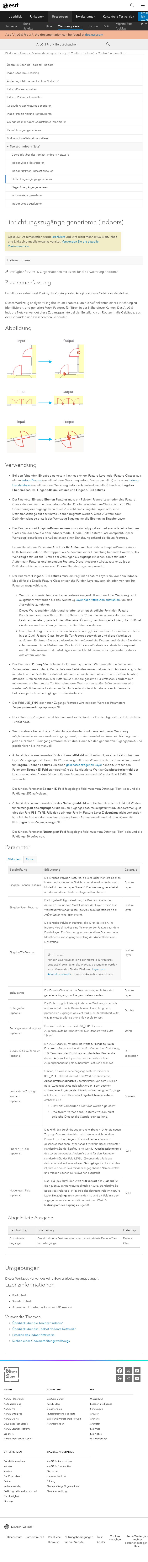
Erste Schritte (28, 26)
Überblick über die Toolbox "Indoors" (30, 65)
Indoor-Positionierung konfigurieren (29, 113)
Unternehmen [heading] (13, 1451)
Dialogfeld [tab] (14, 859)
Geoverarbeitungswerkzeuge (49, 53)
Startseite (11, 26)
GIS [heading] (92, 1389)
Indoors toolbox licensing (23, 73)
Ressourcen (60, 16)
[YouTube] (137, 1378)
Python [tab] (30, 859)
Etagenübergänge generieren (30, 187)
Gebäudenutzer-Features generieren (29, 105)
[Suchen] (132, 5)
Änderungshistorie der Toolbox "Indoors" (33, 81)
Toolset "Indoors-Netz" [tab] (25, 146)
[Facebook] (119, 1370)
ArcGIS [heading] (8, 1389)
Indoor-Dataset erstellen (22, 89)
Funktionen (37, 16)
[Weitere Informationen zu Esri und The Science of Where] (11, 1375)
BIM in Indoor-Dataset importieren (28, 138)
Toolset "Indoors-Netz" (112, 53)
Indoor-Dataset (32, 480)
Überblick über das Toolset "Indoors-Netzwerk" (41, 154)
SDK (106, 26)
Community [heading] (54, 1389)
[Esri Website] (11, 6)
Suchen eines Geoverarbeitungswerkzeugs (41, 1341)
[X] (128, 1370)
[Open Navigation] (143, 5)
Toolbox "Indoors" (82, 53)
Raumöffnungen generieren (24, 130)
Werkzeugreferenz (70, 26)
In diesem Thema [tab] (18, 260)
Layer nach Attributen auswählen (98, 600)
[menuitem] (25, 1398)
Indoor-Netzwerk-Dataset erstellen (32, 171)
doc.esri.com (94, 34)
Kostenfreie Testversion (118, 16)
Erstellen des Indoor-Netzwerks (33, 1335)
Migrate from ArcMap (124, 26)
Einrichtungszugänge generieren (32, 179)
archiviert (58, 236)
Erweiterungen (85, 16)
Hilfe (49, 26)
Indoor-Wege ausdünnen (27, 203)
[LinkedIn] (137, 1370)
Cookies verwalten (115, 1538)
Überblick (15, 16)
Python (93, 26)
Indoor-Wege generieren (27, 195)
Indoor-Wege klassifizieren (28, 162)
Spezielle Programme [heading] (60, 1451)
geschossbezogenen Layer (84, 765)
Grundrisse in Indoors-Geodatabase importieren (36, 122)
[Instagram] (128, 1378)
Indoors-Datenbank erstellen (24, 97)
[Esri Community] (119, 1378)
